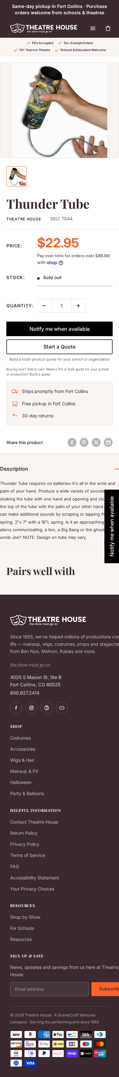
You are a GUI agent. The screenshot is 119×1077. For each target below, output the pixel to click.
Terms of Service (27, 855)
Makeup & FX (24, 771)
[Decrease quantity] (44, 306)
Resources (21, 939)
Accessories (22, 749)
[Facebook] (16, 708)
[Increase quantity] (79, 306)
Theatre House (23, 219)
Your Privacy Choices (32, 888)
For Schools (22, 928)
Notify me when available (60, 329)
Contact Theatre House (34, 822)
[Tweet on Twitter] (96, 442)
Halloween (20, 782)
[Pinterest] (47, 708)
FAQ (14, 866)
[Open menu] (93, 28)
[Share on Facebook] (72, 442)
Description (14, 469)
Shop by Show (25, 917)
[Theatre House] (43, 28)
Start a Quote (59, 346)
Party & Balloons (27, 793)
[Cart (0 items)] (108, 28)
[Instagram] (31, 708)
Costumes (20, 738)
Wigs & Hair (22, 760)
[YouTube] (62, 708)
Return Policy (23, 833)
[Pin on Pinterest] (84, 442)
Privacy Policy (24, 844)
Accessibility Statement (34, 877)
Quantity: (19, 305)
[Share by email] (108, 442)
